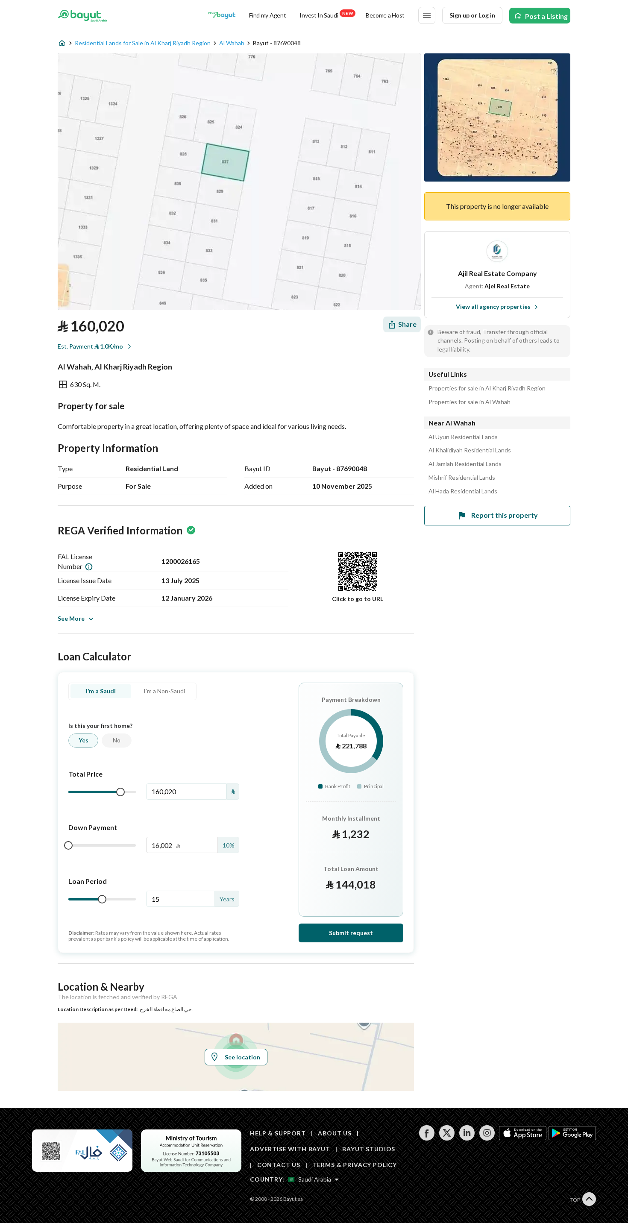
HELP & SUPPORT (278, 1133)
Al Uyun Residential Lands (463, 437)
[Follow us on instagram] (487, 1138)
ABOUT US (335, 1133)
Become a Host (385, 15)
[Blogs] (221, 15)
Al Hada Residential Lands (462, 491)
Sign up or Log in (472, 15)
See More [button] (71, 618)
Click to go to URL (357, 598)
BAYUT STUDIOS (368, 1149)
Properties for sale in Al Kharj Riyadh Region (487, 388)
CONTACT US (278, 1164)
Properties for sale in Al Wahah (469, 402)
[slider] (120, 792)
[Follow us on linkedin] (467, 1138)
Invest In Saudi (325, 15)
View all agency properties (493, 306)
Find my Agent (267, 15)
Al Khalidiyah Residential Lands (469, 450)
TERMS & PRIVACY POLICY (355, 1164)
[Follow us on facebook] (426, 1138)
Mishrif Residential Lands (461, 477)
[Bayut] (83, 15)
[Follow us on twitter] (447, 1138)
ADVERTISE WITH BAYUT (290, 1149)
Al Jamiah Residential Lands (465, 463)
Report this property (504, 515)
